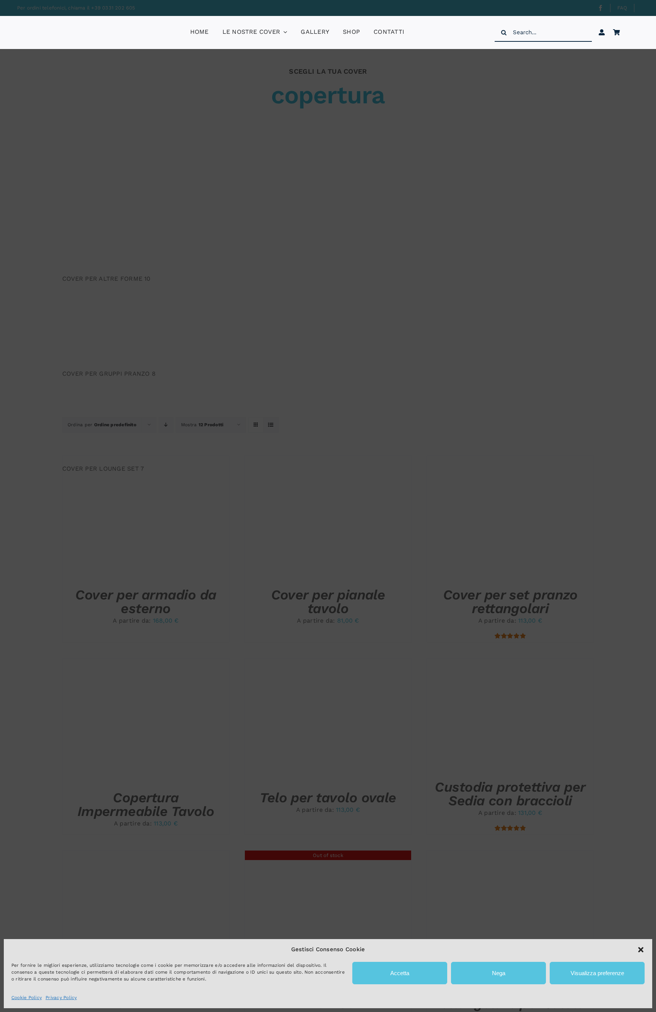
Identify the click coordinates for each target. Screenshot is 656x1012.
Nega (498, 973)
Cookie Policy (26, 997)
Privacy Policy (61, 997)
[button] (641, 949)
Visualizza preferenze (597, 973)
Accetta (399, 973)
